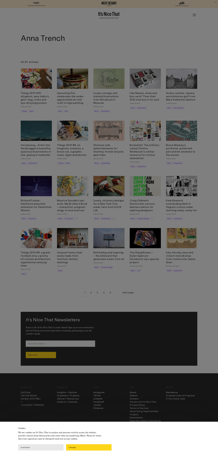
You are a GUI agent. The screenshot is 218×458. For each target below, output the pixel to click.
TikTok (97, 395)
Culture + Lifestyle (67, 401)
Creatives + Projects (68, 395)
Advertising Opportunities (144, 411)
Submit (133, 395)
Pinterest (98, 408)
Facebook (98, 401)
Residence (172, 392)
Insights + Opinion (67, 392)
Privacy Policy (137, 405)
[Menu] (194, 15)
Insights (134, 414)
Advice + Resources (68, 398)
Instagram (99, 392)
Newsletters (136, 417)
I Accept (72, 447)
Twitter (97, 405)
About (133, 392)
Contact (134, 398)
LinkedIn (98, 398)
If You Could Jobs (175, 398)
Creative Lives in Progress (180, 395)
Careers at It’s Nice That (143, 401)
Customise (25, 447)
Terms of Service (139, 408)
